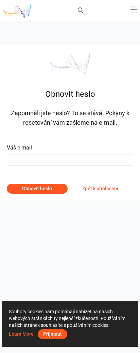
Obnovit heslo (37, 188)
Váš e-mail (19, 147)
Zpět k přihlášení (100, 188)
